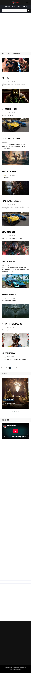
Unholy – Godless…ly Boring (12, 323)
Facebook (7, 6)
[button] (12, 411)
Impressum (23, 668)
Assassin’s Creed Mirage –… (11, 201)
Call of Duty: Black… (9, 353)
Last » (21, 368)
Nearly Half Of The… (9, 261)
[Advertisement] (15, 30)
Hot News (4, 373)
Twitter (13, 6)
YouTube (25, 6)
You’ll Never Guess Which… (11, 138)
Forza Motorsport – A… (10, 232)
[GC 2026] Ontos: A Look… (9, 404)
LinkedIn (19, 6)
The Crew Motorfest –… (10, 294)
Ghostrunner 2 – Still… (10, 109)
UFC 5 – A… (5, 78)
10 (16, 368)
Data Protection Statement (15, 669)
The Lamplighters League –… (12, 171)
